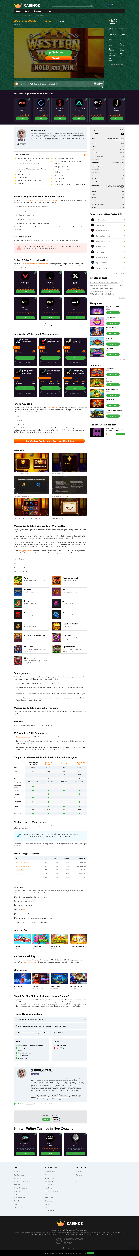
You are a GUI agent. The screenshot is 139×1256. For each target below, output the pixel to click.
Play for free (113, 313)
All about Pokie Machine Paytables (101, 291)
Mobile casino (49, 1181)
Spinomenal (73, 988)
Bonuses (37, 11)
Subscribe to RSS (70, 1248)
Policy (78, 1178)
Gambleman (109, 379)
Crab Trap (109, 338)
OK (90, 1253)
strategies (48, 834)
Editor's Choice (45, 378)
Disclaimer (79, 1175)
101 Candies (109, 348)
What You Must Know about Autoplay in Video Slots (106, 285)
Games (27, 11)
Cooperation (79, 1172)
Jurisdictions (49, 1198)
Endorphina (54, 988)
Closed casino (18, 1178)
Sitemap (47, 1207)
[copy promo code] (25, 115)
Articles (48, 11)
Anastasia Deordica (23, 143)
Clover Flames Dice (112, 389)
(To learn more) (82, 1253)
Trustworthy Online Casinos (22, 1181)
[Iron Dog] (122, 134)
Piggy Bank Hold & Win (113, 307)
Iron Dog (16, 948)
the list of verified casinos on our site (36, 264)
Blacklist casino (19, 1175)
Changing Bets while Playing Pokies (101, 288)
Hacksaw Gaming (37, 988)
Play (22, 118)
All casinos (50, 325)
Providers (17, 1204)
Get (25, 357)
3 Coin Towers (110, 368)
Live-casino (48, 1185)
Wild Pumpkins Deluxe (80, 763)
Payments (48, 1175)
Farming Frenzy (20, 874)
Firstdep (68, 378)
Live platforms (49, 1211)
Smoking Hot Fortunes (22, 866)
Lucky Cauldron (20, 870)
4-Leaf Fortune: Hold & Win (114, 410)
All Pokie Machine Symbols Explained (102, 294)
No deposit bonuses (20, 1198)
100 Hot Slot (64, 763)
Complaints (48, 1188)
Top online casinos (19, 1191)
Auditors (47, 1204)
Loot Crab (18, 878)
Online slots (17, 1185)
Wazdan (16, 988)
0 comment (112, 23)
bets (23, 910)
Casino (18, 11)
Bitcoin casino (49, 1178)
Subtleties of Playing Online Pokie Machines (104, 282)
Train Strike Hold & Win (22, 862)
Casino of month (50, 1172)
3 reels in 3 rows (52, 407)
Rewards (16, 1201)
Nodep (17, 347)
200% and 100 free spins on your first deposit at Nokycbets (115, 429)
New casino (17, 1172)
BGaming (108, 309)
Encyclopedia (18, 1207)
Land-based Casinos (51, 1191)
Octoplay (108, 412)
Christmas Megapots (48, 763)
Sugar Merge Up (110, 317)
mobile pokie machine (29, 962)
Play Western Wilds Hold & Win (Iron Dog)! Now (49, 441)
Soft (46, 1194)
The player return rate (23, 737)
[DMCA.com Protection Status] (68, 1243)
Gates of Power (111, 327)
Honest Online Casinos (21, 1188)
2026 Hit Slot (110, 399)
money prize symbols (25, 551)
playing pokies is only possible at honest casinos (43, 200)
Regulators (48, 1201)
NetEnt (108, 340)
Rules (15, 1194)
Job (77, 1181)
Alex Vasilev (29, 1103)
